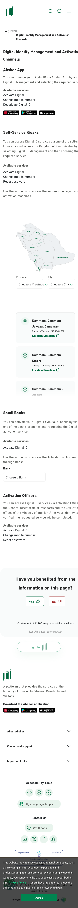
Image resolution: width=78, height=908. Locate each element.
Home (13, 30)
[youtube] (24, 839)
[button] (45, 327)
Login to (34, 647)
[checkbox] (35, 601)
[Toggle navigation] (68, 11)
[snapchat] (53, 839)
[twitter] (34, 839)
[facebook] (43, 839)
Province (21, 277)
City (50, 277)
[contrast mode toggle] (29, 792)
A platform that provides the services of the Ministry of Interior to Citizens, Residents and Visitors (34, 691)
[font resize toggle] (39, 792)
